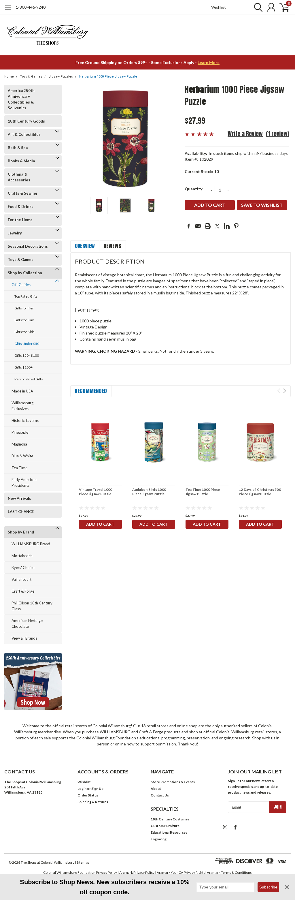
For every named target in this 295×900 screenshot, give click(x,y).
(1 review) (277, 133)
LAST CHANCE (21, 511)
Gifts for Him (24, 320)
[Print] (208, 226)
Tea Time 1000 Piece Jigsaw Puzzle (203, 491)
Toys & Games (31, 76)
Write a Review (245, 133)
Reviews (112, 246)
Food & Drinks (20, 206)
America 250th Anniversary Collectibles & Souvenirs (21, 99)
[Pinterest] (236, 226)
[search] (257, 7)
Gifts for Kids (24, 332)
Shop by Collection (25, 272)
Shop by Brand (21, 532)
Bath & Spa (18, 147)
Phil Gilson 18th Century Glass (32, 606)
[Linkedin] (227, 226)
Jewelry (15, 233)
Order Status (87, 795)
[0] (282, 7)
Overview (85, 246)
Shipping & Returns (92, 802)
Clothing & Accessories (19, 177)
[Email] (198, 226)
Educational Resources (169, 832)
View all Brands (24, 638)
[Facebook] (189, 226)
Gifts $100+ (23, 367)
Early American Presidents (24, 482)
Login (81, 788)
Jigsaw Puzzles (61, 76)
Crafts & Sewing (22, 193)
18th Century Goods (26, 121)
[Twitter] (217, 226)
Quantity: (194, 188)
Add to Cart (100, 524)
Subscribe (268, 887)
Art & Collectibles (24, 134)
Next (173, 138)
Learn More (209, 62)
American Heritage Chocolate (27, 623)
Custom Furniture (165, 826)
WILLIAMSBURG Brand (31, 544)
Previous (77, 138)
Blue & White (22, 456)
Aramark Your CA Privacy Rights (181, 872)
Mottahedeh (22, 555)
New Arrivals (19, 498)
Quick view (100, 443)
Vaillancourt (21, 579)
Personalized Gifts (28, 379)
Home (9, 76)
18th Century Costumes (170, 819)
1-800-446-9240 (31, 7)
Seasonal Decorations (28, 246)
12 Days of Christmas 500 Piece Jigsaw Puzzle (260, 491)
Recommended (91, 391)
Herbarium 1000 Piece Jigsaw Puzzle (108, 76)
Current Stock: (202, 171)
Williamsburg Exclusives (22, 406)
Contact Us (160, 795)
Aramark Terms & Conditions (229, 872)
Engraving (159, 839)
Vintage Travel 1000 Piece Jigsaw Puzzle (95, 491)
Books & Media (21, 161)
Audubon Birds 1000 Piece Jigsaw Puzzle (149, 491)
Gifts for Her (24, 308)
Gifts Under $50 (26, 343)
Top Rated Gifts (25, 296)
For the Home (20, 219)
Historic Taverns (25, 420)
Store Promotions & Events (173, 782)
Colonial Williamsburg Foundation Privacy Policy (80, 872)
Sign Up (97, 788)
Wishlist (218, 7)
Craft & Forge (23, 591)
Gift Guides (21, 284)
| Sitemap (82, 862)
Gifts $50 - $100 (26, 355)
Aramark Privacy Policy (136, 872)
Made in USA (22, 391)
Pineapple (20, 432)
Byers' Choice (23, 567)
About (156, 788)
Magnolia (19, 444)
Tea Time (19, 467)
